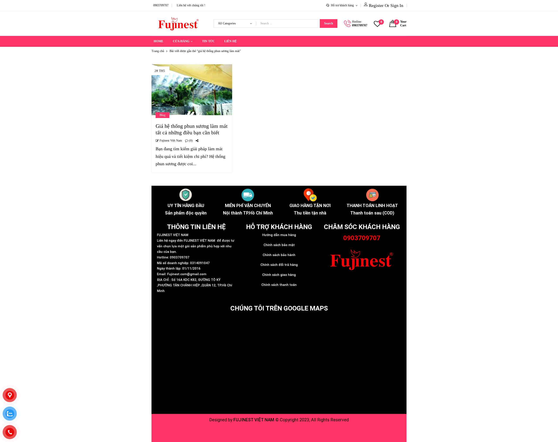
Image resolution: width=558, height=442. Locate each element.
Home (158, 41)
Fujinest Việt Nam (170, 140)
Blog (162, 115)
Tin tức (208, 41)
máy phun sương (279, 431)
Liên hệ (230, 41)
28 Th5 (160, 71)
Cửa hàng (181, 41)
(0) (190, 140)
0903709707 (359, 25)
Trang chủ (157, 51)
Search (328, 23)
